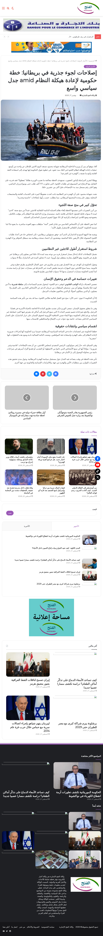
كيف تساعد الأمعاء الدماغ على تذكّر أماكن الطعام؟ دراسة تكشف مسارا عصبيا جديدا (47, 560)
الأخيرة (27, 526)
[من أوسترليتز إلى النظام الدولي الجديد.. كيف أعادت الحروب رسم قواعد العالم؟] (83, 477)
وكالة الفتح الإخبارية (88, 95)
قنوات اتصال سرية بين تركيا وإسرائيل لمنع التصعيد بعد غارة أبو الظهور (51, 490)
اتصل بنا (14, 927)
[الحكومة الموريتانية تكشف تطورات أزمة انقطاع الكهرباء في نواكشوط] (89, 540)
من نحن (22, 927)
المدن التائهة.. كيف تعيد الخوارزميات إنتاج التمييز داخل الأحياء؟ (56, 548)
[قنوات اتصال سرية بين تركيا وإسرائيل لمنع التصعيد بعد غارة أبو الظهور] (51, 477)
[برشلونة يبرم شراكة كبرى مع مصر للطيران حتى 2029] (89, 588)
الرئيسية (92, 61)
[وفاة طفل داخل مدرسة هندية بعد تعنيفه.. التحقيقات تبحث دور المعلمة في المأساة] (19, 477)
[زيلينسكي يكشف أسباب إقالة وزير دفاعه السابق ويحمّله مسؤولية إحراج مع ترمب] (19, 446)
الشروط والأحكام (33, 927)
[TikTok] (97, 471)
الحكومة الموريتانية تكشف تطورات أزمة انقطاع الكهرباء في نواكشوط (53, 536)
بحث (10, 513)
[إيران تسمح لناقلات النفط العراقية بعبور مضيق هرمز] (89, 576)
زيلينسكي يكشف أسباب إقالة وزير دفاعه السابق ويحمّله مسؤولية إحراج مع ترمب (19, 459)
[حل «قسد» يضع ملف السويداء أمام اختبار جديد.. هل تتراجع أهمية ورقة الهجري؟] (51, 446)
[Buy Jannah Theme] (51, 25)
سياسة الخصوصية (47, 927)
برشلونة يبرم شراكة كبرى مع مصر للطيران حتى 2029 (58, 584)
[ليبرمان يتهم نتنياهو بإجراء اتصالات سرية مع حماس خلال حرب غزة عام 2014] (83, 446)
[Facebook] (97, 458)
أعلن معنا (6, 927)
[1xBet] (51, 47)
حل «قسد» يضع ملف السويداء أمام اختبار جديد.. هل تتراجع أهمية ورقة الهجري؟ (51, 459)
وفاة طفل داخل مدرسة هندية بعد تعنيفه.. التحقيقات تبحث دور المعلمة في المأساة (19, 490)
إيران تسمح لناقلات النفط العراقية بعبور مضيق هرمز (59, 572)
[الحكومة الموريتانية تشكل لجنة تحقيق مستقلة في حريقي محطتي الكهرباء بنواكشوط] (85, 859)
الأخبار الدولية (82, 61)
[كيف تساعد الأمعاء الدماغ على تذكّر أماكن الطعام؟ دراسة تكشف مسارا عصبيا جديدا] (89, 564)
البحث (94, 509)
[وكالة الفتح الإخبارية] (88, 8)
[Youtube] (97, 465)
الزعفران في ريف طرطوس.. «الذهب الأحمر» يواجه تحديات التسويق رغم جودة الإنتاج (61, 37)
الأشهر (76, 526)
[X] (97, 477)
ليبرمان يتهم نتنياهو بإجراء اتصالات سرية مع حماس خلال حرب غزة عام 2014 (84, 459)
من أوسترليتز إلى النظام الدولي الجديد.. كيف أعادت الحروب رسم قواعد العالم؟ (84, 490)
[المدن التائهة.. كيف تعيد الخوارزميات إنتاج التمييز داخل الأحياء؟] (89, 552)
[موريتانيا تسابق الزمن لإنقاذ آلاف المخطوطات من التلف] (51, 859)
